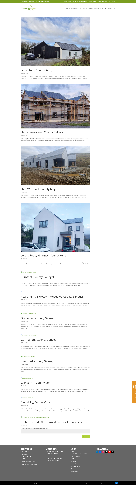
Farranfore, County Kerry (36, 70)
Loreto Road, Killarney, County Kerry (43, 255)
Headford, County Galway (37, 361)
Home (72, 451)
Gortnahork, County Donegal (39, 339)
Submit (86, 437)
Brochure (105, 1)
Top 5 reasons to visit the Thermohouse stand (54, 459)
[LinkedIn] (97, 452)
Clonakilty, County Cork (35, 402)
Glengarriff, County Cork (36, 382)
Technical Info (83, 1)
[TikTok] (106, 452)
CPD (65, 1)
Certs (90, 1)
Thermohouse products (71, 8)
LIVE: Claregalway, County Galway (42, 132)
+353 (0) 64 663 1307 (29, 461)
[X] (112, 452)
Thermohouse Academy (78, 464)
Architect (90, 8)
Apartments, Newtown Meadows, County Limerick (52, 296)
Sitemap (73, 469)
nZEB (99, 1)
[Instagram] (103, 452)
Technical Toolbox (76, 466)
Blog (69, 1)
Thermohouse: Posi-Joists (54, 456)
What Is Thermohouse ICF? (79, 454)
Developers (97, 8)
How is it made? (75, 456)
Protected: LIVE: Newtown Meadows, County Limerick (54, 422)
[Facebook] (100, 452)
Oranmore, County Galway (37, 318)
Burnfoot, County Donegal (37, 277)
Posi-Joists (112, 1)
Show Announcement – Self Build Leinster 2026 (55, 452)
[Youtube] (109, 452)
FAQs (94, 1)
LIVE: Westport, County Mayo (39, 189)
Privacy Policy (74, 471)
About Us (75, 1)
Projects (104, 8)
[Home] (62, 1)
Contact (110, 8)
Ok (116, 483)
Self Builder (83, 8)
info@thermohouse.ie (30, 464)
